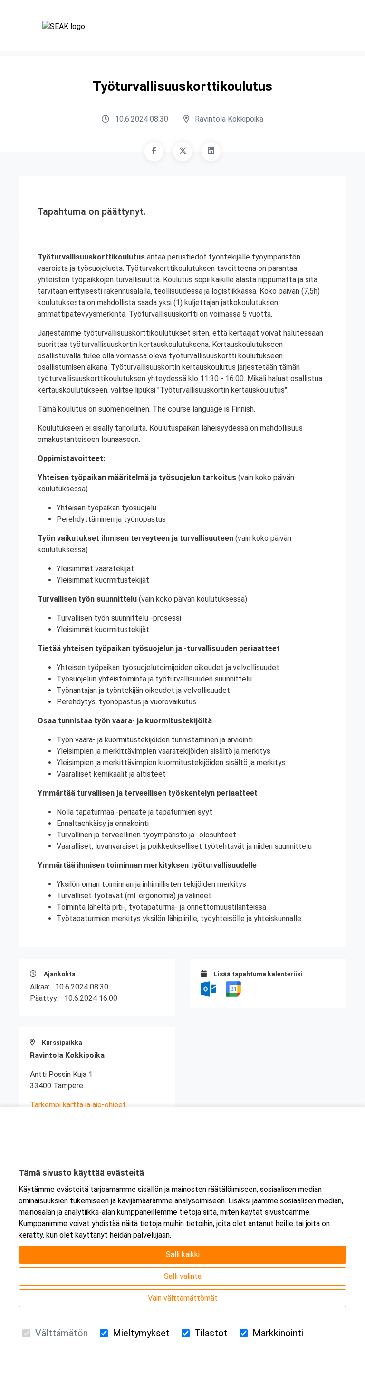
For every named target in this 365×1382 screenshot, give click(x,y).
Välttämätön (61, 1333)
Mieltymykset (141, 1333)
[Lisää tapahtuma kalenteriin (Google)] (233, 988)
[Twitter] (182, 151)
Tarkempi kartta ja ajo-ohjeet (78, 1104)
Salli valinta (183, 1276)
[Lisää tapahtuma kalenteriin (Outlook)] (209, 988)
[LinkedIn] (211, 151)
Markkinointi (277, 1333)
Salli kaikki (183, 1254)
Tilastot (211, 1333)
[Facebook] (153, 151)
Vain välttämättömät (183, 1298)
